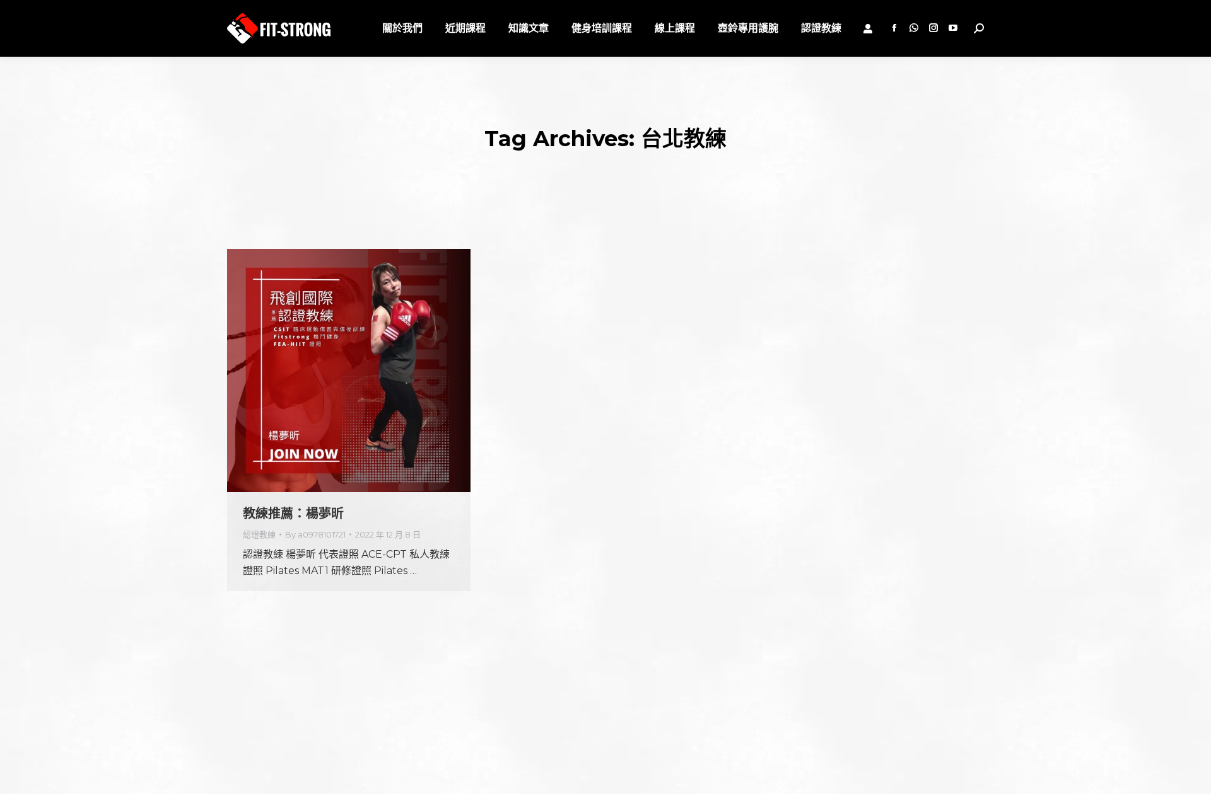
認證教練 (259, 534)
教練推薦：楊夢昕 (293, 513)
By (315, 534)
